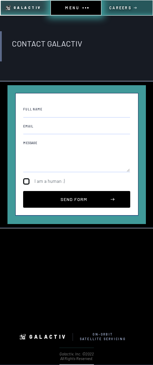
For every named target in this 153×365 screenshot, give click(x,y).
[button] (76, 7)
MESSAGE (30, 143)
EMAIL (28, 126)
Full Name (32, 109)
